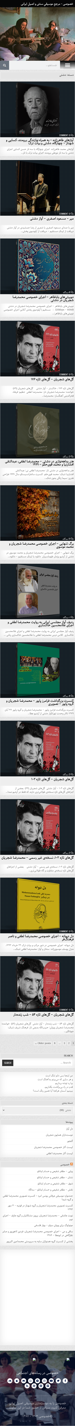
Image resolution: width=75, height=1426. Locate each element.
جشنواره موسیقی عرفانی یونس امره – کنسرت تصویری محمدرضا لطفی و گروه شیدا (38, 1198)
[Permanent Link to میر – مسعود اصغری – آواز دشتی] (37, 188)
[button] (67, 65)
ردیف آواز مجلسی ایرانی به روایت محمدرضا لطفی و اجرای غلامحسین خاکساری (41, 623)
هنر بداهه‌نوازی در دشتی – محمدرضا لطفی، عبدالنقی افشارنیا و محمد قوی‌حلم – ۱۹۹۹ (39, 463)
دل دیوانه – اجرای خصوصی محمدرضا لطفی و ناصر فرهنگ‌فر (41, 937)
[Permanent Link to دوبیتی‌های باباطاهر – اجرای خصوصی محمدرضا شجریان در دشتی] (37, 266)
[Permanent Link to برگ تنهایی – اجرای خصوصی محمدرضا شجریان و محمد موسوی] (37, 513)
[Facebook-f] (65, 1380)
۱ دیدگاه (66, 617)
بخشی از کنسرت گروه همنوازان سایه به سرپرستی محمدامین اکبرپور (39, 1241)
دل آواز (69, 1129)
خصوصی (65, 1165)
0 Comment (64, 135)
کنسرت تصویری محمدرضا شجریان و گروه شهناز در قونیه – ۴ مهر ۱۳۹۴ (40, 1208)
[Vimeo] (47, 1385)
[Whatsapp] (30, 1380)
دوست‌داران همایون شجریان (59, 1135)
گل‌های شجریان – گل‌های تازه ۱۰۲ (52, 779)
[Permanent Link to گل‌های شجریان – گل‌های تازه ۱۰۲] (37, 748)
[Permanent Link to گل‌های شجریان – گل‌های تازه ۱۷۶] (37, 348)
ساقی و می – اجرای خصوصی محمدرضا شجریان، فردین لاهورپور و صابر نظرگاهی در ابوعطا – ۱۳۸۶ (37, 1233)
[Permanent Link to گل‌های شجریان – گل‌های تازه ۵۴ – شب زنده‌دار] (37, 984)
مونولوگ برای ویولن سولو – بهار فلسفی (53, 1225)
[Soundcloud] (9, 1380)
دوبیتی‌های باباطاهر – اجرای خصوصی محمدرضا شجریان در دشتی (43, 298)
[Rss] (27, 1385)
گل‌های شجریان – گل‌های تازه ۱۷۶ (52, 379)
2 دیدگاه (66, 456)
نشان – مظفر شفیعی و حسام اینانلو (55, 1177)
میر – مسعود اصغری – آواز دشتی (52, 218)
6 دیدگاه (66, 292)
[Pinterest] (41, 1385)
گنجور (70, 1141)
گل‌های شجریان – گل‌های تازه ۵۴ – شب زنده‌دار (43, 1014)
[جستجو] (4, 65)
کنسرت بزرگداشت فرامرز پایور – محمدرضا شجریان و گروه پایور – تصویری (40, 702)
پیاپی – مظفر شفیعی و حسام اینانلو (55, 1171)
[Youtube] (51, 1380)
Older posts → (43, 1043)
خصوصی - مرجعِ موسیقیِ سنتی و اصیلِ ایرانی (47, 4)
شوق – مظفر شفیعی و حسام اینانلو (55, 1184)
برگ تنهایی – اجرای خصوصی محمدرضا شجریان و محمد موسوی (41, 545)
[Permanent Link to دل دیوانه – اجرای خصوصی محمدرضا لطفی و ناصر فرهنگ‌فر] (37, 905)
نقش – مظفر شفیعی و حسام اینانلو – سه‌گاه (51, 1190)
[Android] (23, 1380)
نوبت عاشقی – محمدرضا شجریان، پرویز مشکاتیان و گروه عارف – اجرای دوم (38, 1218)
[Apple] (16, 1380)
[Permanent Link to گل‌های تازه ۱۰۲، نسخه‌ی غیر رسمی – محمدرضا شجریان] (37, 827)
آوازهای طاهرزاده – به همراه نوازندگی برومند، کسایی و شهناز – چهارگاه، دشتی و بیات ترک (40, 141)
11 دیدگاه (66, 539)
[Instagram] (44, 1380)
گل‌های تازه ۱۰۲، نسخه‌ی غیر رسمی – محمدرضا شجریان (37, 857)
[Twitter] (58, 1380)
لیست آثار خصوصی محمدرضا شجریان (53, 1147)
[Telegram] (37, 1380)
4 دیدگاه (66, 696)
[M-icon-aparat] (34, 1385)
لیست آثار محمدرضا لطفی (59, 1153)
